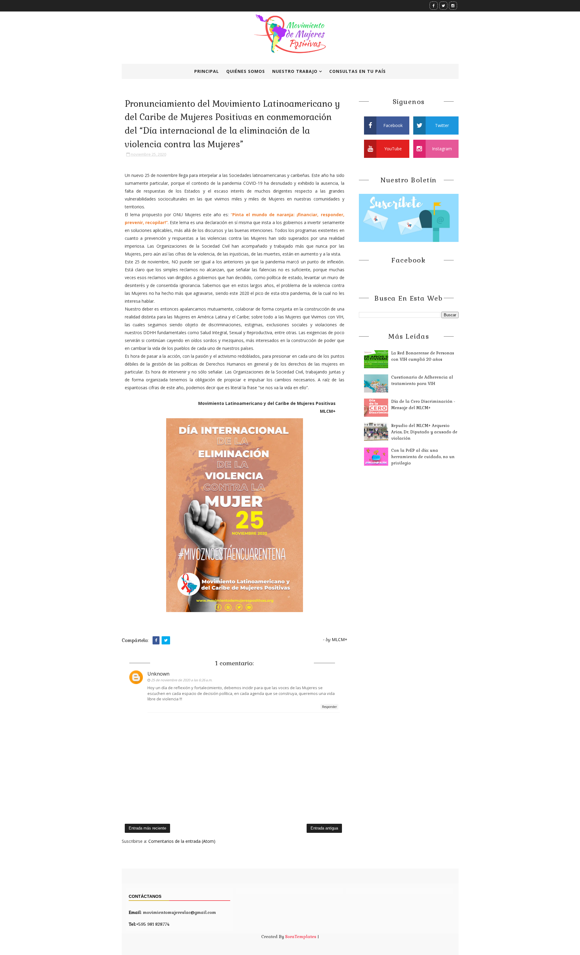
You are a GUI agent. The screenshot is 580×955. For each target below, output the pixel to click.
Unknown (158, 673)
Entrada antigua (324, 828)
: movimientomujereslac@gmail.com (172, 912)
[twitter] (443, 6)
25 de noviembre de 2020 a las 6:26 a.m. (181, 680)
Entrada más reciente (147, 828)
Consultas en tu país (357, 71)
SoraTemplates (300, 936)
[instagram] (453, 6)
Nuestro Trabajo (294, 71)
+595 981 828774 (149, 924)
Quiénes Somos (245, 71)
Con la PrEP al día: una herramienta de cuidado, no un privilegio (423, 457)
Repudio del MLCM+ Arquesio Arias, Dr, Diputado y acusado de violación (424, 432)
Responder (329, 707)
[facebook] (434, 6)
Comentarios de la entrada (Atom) (181, 841)
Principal (206, 71)
